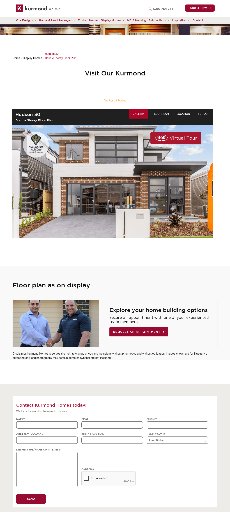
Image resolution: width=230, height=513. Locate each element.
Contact (197, 20)
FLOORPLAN (161, 113)
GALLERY (139, 113)
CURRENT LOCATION (30, 434)
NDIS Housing (136, 20)
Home (16, 58)
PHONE (152, 419)
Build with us (157, 20)
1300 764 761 (163, 9)
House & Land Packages (55, 20)
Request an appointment (136, 331)
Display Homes (111, 20)
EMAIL (86, 419)
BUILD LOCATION (93, 434)
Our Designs (24, 20)
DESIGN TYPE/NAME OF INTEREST (38, 449)
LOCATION (183, 113)
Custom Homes (88, 20)
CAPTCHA (87, 469)
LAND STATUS (156, 434)
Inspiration (179, 20)
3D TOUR (203, 113)
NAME (20, 419)
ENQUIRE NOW (198, 8)
